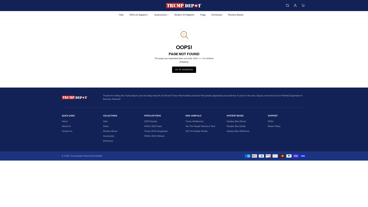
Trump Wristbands (194, 121)
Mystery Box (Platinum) (238, 131)
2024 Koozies (150, 121)
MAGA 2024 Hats (153, 126)
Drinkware (216, 14)
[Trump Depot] (184, 5)
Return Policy (274, 126)
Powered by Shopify (93, 156)
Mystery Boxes (236, 14)
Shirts (106, 126)
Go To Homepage (184, 69)
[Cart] (303, 5)
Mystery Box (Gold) (236, 126)
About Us (66, 126)
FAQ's (270, 121)
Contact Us (67, 131)
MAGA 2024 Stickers (154, 136)
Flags (203, 14)
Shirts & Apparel (138, 14)
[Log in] (295, 5)
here (200, 58)
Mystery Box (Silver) (236, 121)
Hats (121, 14)
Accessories (160, 14)
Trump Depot (76, 156)
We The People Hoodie (196, 131)
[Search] (287, 5)
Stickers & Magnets (184, 14)
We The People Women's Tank (200, 126)
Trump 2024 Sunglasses (156, 131)
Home (65, 121)
